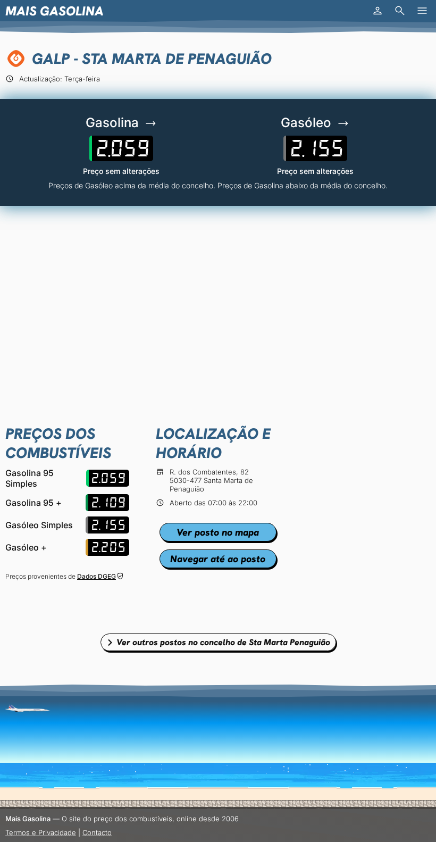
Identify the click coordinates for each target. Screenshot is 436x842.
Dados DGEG (96, 576)
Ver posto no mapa (218, 532)
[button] (377, 10)
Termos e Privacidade (40, 832)
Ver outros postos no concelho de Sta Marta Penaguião (223, 642)
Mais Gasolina (54, 11)
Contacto (97, 832)
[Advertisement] (218, 296)
